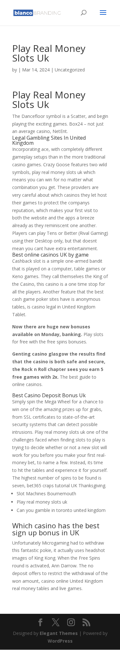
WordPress (60, 641)
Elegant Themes (59, 633)
